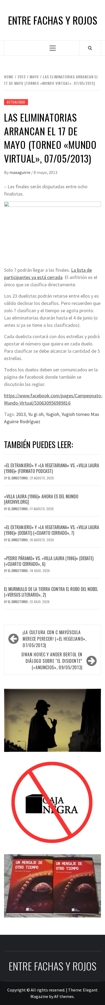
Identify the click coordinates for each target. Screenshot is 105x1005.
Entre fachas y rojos (52, 20)
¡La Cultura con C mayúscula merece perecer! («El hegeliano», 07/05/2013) (54, 638)
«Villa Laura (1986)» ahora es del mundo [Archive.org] (41, 499)
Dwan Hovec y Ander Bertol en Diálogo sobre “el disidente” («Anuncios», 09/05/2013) (52, 661)
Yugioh (52, 414)
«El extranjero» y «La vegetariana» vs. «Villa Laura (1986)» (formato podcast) (51, 468)
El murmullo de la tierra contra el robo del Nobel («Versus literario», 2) (51, 592)
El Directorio (18, 478)
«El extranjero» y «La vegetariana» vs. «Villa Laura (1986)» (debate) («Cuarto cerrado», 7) (51, 530)
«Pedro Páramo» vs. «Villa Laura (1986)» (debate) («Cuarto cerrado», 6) (48, 561)
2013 (21, 414)
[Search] (90, 48)
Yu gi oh (36, 414)
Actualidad (16, 102)
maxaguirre (20, 172)
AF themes (64, 996)
